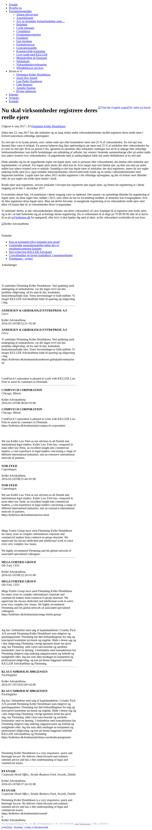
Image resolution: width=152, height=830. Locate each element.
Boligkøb (21, 24)
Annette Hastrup (26, 88)
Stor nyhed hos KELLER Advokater (30, 252)
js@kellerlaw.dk (20, 217)
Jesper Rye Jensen (26, 77)
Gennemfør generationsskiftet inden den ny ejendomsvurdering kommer (34, 247)
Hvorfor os (15, 7)
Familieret (22, 37)
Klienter (13, 94)
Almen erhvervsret (27, 14)
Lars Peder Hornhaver (29, 81)
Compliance (23, 31)
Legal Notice (6, 827)
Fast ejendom (24, 41)
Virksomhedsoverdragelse (31, 64)
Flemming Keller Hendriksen (33, 74)
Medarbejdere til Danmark (31, 57)
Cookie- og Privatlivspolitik (36, 827)
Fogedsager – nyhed (21, 258)
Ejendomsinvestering (28, 34)
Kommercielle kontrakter (30, 51)
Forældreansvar (25, 44)
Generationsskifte (26, 47)
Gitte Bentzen (24, 84)
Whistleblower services (29, 67)
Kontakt (13, 101)
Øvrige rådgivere (26, 91)
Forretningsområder (20, 11)
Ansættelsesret (24, 17)
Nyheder (14, 98)
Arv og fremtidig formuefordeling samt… (40, 21)
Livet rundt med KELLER (31, 54)
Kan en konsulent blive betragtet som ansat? (34, 241)
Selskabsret (22, 61)
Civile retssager (25, 27)
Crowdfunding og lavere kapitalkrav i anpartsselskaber (41, 255)
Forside (13, 4)
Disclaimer (18, 827)
